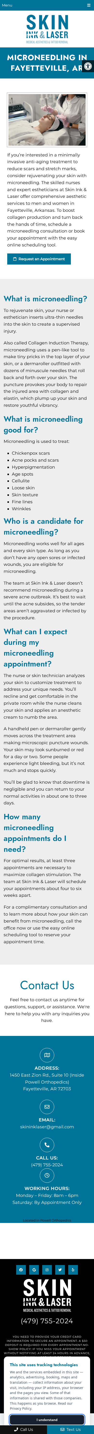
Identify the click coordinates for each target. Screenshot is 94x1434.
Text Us (73, 1429)
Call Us (26, 1429)
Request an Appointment (41, 259)
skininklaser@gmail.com (47, 1127)
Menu (7, 5)
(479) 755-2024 (47, 1165)
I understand (47, 1420)
